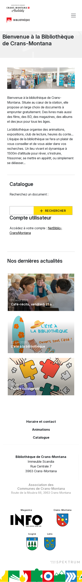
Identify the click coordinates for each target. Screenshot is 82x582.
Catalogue (41, 437)
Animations (41, 429)
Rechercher (55, 210)
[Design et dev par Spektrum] (65, 562)
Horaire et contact (41, 422)
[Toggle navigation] (73, 15)
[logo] (18, 9)
